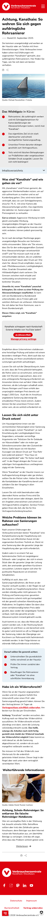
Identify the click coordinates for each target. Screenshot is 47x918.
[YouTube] (31, 885)
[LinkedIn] (24, 885)
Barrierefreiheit (11, 908)
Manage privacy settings (23, 339)
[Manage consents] (41, 912)
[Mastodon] (17, 885)
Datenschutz (16, 900)
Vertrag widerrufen (33, 908)
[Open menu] (5, 913)
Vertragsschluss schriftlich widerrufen (21, 707)
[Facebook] (4, 885)
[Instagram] (11, 885)
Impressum (31, 900)
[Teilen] (7, 70)
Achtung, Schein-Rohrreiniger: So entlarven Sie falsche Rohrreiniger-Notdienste (23, 814)
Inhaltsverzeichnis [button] (12, 170)
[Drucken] (3, 70)
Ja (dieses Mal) (23, 335)
